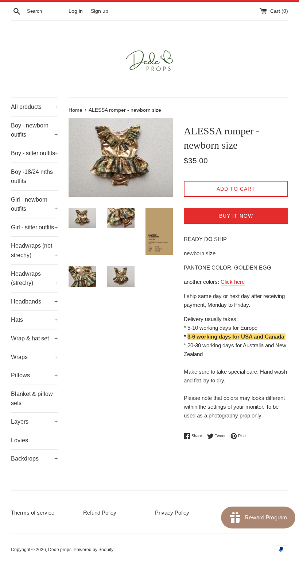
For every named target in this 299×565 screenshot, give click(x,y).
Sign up (99, 11)
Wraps (34, 357)
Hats (34, 320)
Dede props (59, 549)
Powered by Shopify (93, 549)
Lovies (19, 440)
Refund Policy (99, 512)
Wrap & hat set (34, 338)
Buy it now (236, 216)
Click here (233, 282)
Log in (76, 11)
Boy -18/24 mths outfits (32, 176)
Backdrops (34, 458)
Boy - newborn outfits (34, 130)
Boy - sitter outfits (34, 153)
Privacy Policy (172, 512)
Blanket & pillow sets (32, 398)
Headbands (34, 301)
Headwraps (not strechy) (34, 250)
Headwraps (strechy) (34, 278)
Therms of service (32, 512)
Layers (34, 422)
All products (34, 107)
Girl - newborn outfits (34, 204)
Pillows (34, 375)
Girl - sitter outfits (34, 227)
